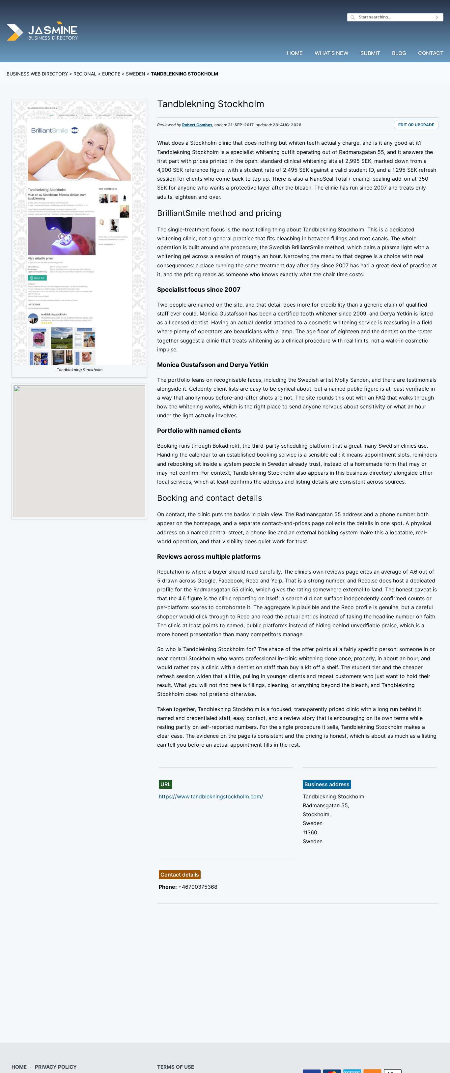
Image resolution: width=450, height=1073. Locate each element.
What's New (332, 53)
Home (295, 53)
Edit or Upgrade (416, 124)
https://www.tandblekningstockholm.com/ (211, 796)
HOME (19, 1067)
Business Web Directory (37, 73)
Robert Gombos (197, 124)
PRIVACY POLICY (56, 1067)
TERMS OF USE (175, 1067)
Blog (399, 53)
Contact (430, 53)
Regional (85, 73)
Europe (111, 73)
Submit (370, 53)
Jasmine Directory (43, 32)
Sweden (135, 73)
